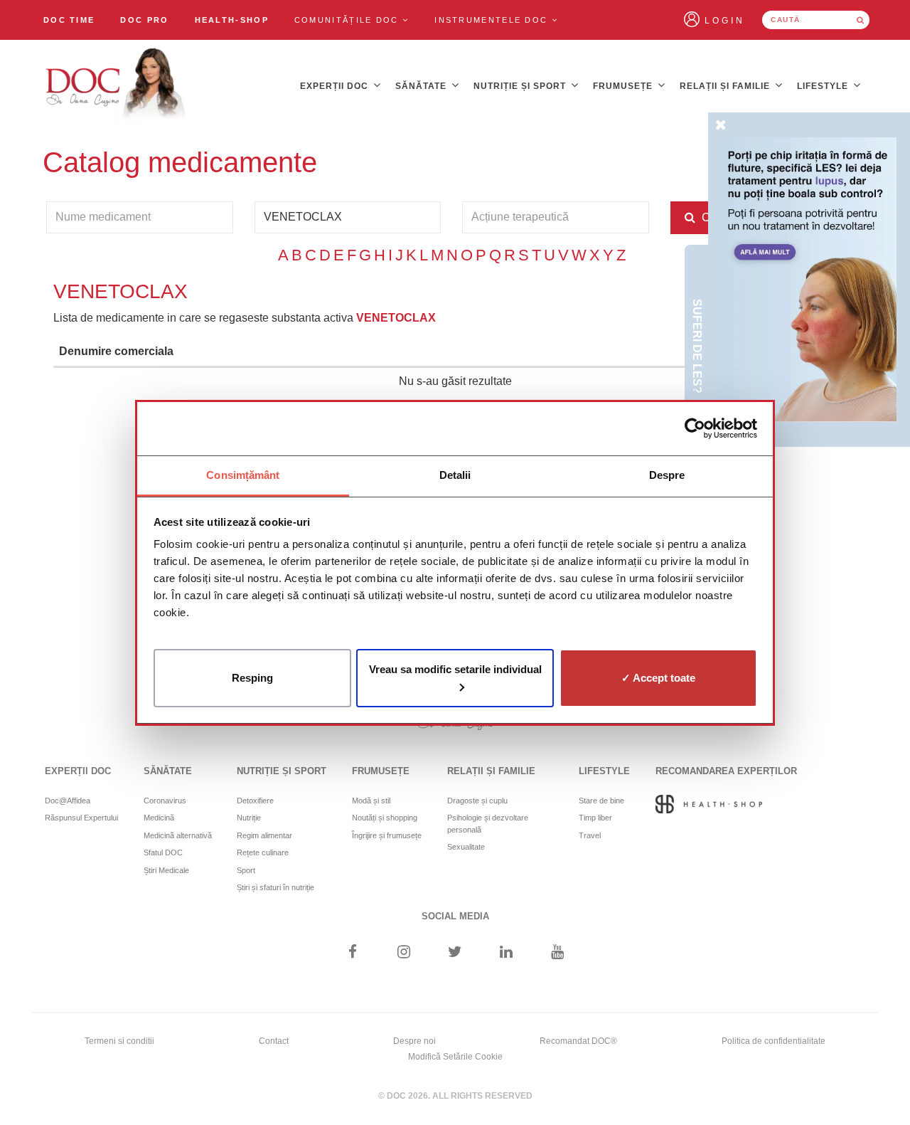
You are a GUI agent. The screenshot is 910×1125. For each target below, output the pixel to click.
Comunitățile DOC (348, 20)
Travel (590, 835)
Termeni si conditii (119, 1041)
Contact (274, 1041)
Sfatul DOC (163, 852)
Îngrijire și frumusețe (387, 835)
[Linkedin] (507, 953)
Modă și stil (371, 800)
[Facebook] (352, 953)
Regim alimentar (264, 835)
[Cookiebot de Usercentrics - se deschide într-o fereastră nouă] (695, 428)
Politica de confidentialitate (773, 1041)
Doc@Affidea (67, 800)
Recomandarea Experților (726, 771)
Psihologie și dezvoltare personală (487, 823)
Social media (455, 916)
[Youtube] (558, 953)
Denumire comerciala (116, 351)
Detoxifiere (255, 800)
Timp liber (595, 817)
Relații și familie (726, 86)
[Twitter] (455, 953)
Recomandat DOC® (578, 1041)
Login (725, 21)
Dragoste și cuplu (477, 800)
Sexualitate (466, 847)
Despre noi (414, 1041)
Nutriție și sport (521, 86)
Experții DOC (335, 86)
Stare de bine (601, 800)
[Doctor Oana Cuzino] (116, 86)
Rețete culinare (263, 852)
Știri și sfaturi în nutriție (275, 887)
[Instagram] (403, 953)
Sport (246, 870)
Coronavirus (165, 800)
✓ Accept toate (658, 677)
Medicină (159, 817)
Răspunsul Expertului (81, 817)
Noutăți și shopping (384, 817)
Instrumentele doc (492, 20)
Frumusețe (624, 86)
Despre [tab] (667, 475)
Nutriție (249, 817)
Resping (252, 677)
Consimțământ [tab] (242, 475)
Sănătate (422, 86)
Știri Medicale (166, 870)
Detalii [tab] (455, 475)
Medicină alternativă (178, 835)
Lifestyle (824, 86)
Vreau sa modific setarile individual (455, 668)
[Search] (860, 20)
